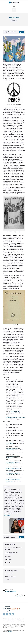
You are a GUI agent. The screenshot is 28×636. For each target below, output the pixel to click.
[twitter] (7, 614)
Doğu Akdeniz (8, 562)
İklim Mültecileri (8, 579)
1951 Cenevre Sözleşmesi (10, 576)
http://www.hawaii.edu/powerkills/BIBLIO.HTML (16, 417)
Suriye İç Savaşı (8, 559)
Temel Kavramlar (14, 17)
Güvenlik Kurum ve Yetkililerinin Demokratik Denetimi (11, 553)
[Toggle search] (14, 10)
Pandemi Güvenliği (9, 573)
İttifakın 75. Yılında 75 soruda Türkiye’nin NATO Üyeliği (13, 548)
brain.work (10, 631)
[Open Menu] (14, 6)
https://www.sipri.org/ (15, 411)
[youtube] (13, 614)
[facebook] (4, 614)
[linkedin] (10, 614)
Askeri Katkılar (8, 556)
